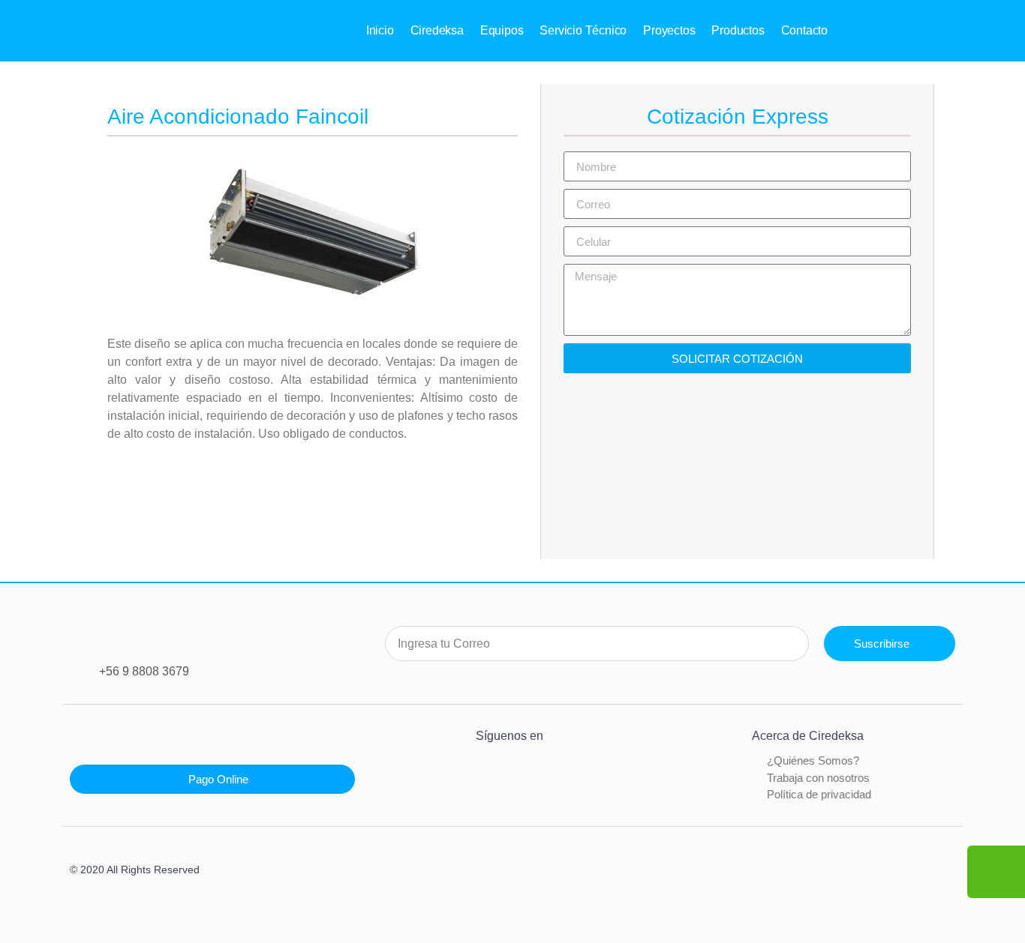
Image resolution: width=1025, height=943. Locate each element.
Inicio (380, 30)
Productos (737, 30)
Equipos (502, 30)
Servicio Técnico (583, 30)
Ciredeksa (437, 30)
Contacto (804, 30)
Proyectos (669, 30)
